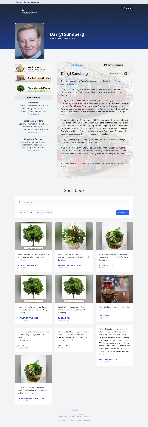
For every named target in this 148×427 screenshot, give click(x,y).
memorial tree (90, 163)
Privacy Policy (67, 417)
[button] (33, 236)
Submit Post (122, 212)
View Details (33, 114)
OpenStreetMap (76, 420)
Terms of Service (80, 417)
